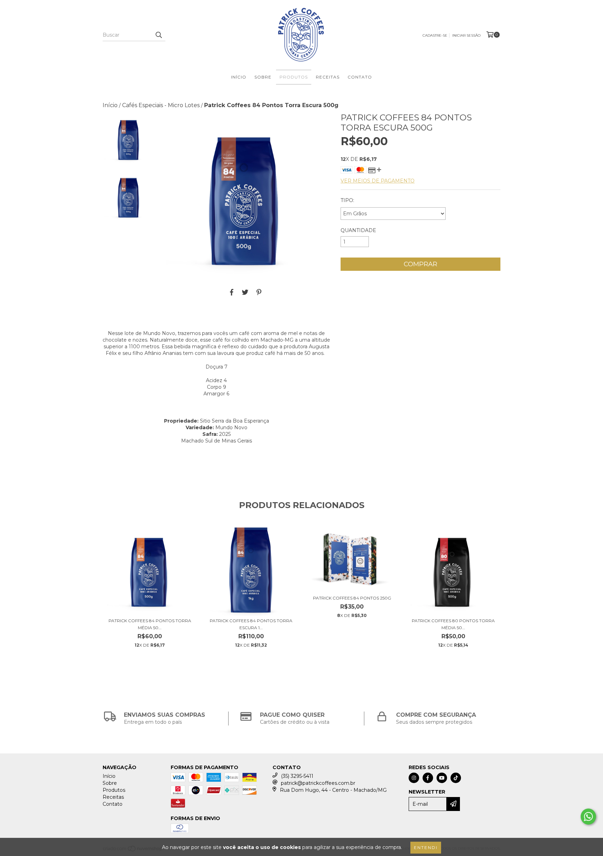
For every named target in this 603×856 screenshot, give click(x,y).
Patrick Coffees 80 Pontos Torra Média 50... (453, 624)
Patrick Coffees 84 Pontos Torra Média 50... (150, 624)
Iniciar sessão (466, 35)
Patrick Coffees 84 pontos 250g (352, 598)
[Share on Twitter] (245, 292)
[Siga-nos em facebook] (428, 778)
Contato (360, 77)
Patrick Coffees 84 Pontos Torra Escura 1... (251, 624)
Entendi (426, 847)
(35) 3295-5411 (297, 776)
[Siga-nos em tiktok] (456, 778)
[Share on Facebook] (231, 292)
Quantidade (358, 230)
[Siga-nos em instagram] (414, 778)
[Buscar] (158, 35)
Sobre (262, 77)
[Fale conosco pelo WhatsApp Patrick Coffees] (588, 817)
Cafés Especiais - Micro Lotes (161, 105)
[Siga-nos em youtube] (442, 778)
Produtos (294, 77)
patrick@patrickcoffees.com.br (318, 783)
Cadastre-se (435, 35)
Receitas (328, 77)
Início (238, 77)
